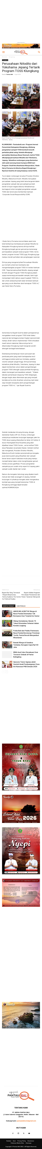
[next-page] (6, 671)
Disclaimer (31, 1141)
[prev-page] (3, 671)
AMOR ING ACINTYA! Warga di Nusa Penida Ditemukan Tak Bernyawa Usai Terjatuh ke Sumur (26, 613)
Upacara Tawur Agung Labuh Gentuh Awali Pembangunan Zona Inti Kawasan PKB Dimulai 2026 (26, 664)
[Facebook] (13, 1133)
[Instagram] (18, 1133)
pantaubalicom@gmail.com (26, 1121)
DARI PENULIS (21, 606)
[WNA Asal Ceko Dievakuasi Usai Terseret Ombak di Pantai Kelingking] (7, 654)
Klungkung (12, 57)
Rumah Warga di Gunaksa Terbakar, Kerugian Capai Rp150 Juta (25, 645)
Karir (14, 1141)
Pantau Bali (9, 74)
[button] (3, 52)
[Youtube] (29, 1133)
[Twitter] (24, 1133)
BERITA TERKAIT (8, 606)
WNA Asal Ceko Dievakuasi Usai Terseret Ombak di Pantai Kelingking (25, 654)
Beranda (4, 57)
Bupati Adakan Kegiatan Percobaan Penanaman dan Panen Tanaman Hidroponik (31, 595)
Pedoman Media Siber (17, 1143)
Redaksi (8, 1141)
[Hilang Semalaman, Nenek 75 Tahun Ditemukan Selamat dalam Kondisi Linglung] (7, 623)
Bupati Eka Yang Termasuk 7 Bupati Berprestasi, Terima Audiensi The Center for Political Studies (11, 596)
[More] (28, 79)
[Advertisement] (21, 21)
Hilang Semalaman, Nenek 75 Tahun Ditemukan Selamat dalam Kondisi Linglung (26, 623)
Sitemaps (28, 1143)
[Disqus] (21, 701)
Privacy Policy (21, 1141)
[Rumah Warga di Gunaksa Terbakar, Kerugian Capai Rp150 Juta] (7, 644)
